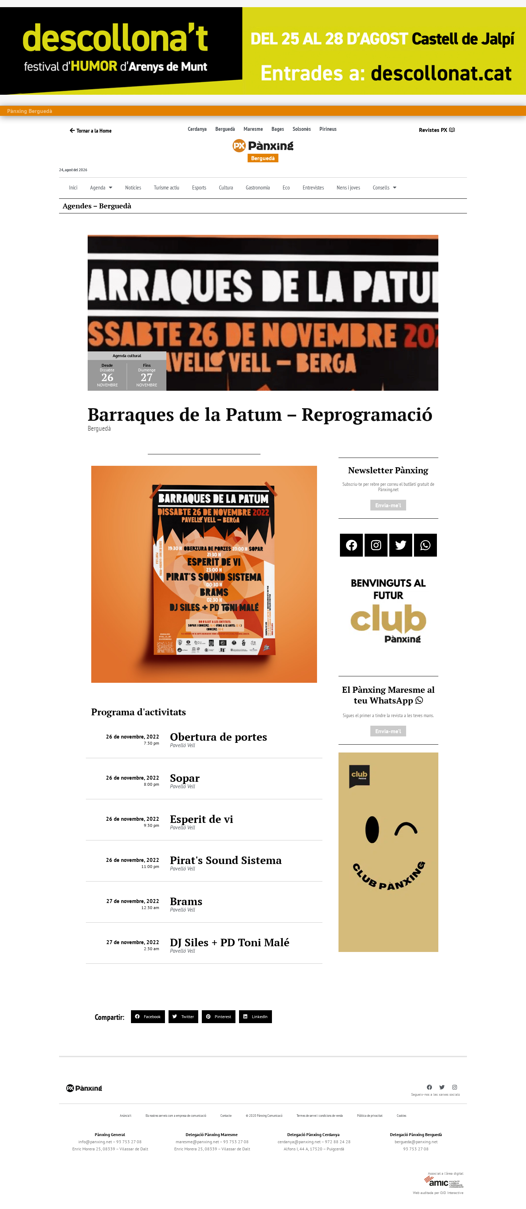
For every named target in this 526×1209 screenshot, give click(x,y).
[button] (148, 1016)
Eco (286, 187)
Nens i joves (348, 187)
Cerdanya (197, 128)
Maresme (253, 128)
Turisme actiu (166, 187)
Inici (73, 187)
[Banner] (263, 50)
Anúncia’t (125, 1115)
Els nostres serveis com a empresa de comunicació (176, 1115)
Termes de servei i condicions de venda (320, 1115)
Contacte (226, 1115)
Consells (381, 187)
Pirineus (328, 128)
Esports (199, 187)
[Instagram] (376, 545)
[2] (388, 851)
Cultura (226, 187)
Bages (278, 128)
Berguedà (225, 128)
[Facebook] (351, 545)
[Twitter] (400, 545)
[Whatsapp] (425, 545)
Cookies (401, 1115)
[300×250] (388, 611)
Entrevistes (313, 187)
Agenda (97, 187)
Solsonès (302, 128)
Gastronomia (258, 187)
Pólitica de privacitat (370, 1115)
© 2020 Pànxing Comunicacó (264, 1115)
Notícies (133, 187)
